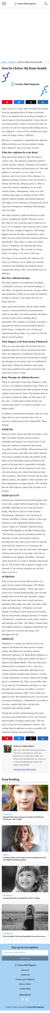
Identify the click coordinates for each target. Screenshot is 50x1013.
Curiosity (12, 62)
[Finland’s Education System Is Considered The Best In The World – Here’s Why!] (25, 798)
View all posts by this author (24, 769)
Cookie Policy (25, 989)
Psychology (7, 814)
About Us (25, 970)
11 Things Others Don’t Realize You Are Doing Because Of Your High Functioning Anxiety (24, 859)
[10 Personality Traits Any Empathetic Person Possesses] (25, 917)
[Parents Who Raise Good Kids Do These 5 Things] (25, 879)
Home (4, 62)
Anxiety (6, 855)
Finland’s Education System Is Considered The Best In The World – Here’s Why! (23, 818)
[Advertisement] (25, 34)
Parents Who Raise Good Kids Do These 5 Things (21, 898)
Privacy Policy (25, 984)
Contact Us (25, 975)
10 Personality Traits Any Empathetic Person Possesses (24, 936)
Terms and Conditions (25, 979)
